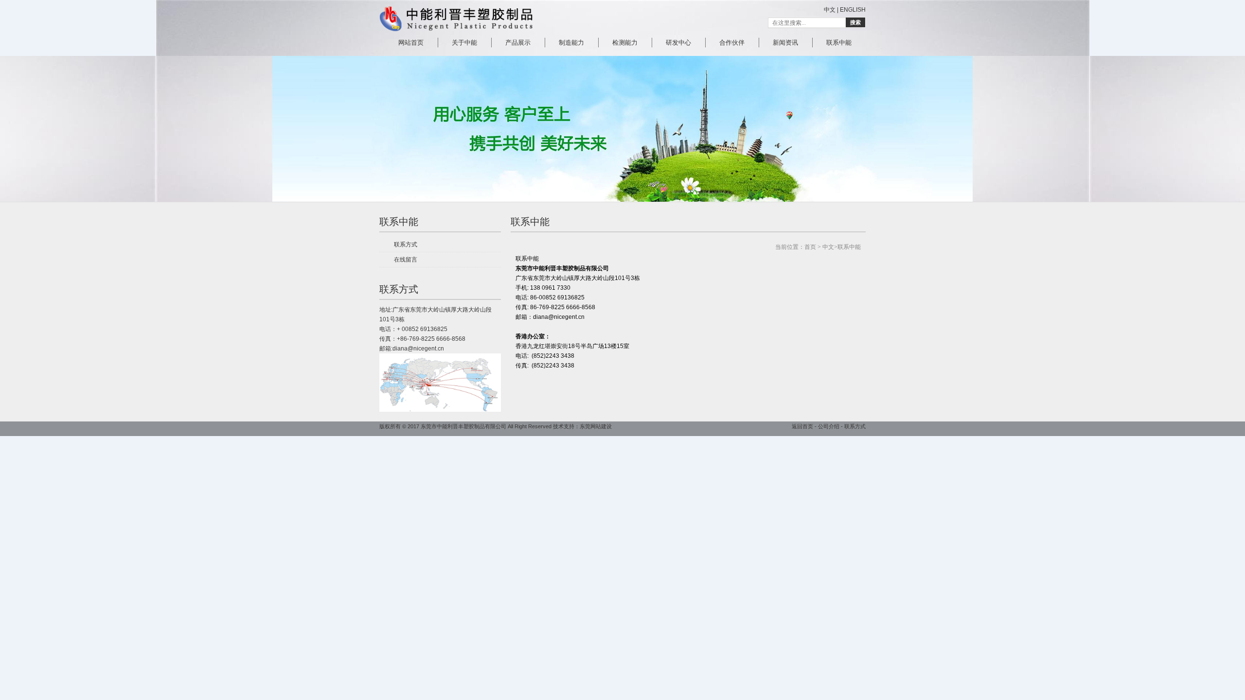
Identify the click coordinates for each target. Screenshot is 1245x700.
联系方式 (405, 244)
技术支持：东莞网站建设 (582, 426)
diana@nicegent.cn (418, 348)
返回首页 (802, 426)
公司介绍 (828, 426)
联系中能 (398, 221)
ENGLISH (853, 9)
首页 (810, 247)
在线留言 (405, 259)
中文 (830, 9)
